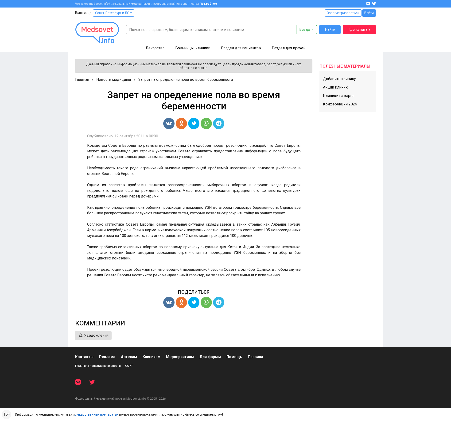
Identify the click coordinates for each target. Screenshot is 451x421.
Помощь (234, 357)
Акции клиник (335, 87)
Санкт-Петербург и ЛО (112, 13)
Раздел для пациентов (241, 48)
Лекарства (155, 48)
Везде (305, 29)
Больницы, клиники (192, 48)
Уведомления (96, 335)
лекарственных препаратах (96, 414)
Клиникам (151, 357)
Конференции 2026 (340, 104)
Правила (255, 357)
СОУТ (129, 365)
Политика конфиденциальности (98, 365)
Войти (369, 13)
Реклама (107, 357)
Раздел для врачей (288, 48)
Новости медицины (113, 79)
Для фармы (210, 357)
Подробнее (208, 3)
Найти (330, 29)
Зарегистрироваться (343, 13)
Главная (82, 79)
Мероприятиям (180, 357)
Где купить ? (359, 29)
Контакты (84, 357)
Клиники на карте (338, 95)
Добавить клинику (339, 79)
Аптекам (129, 357)
